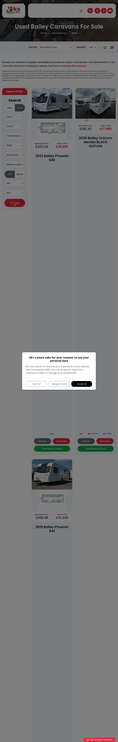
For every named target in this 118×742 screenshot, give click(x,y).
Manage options (59, 383)
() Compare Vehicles (100, 739)
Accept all (81, 383)
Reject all (36, 383)
